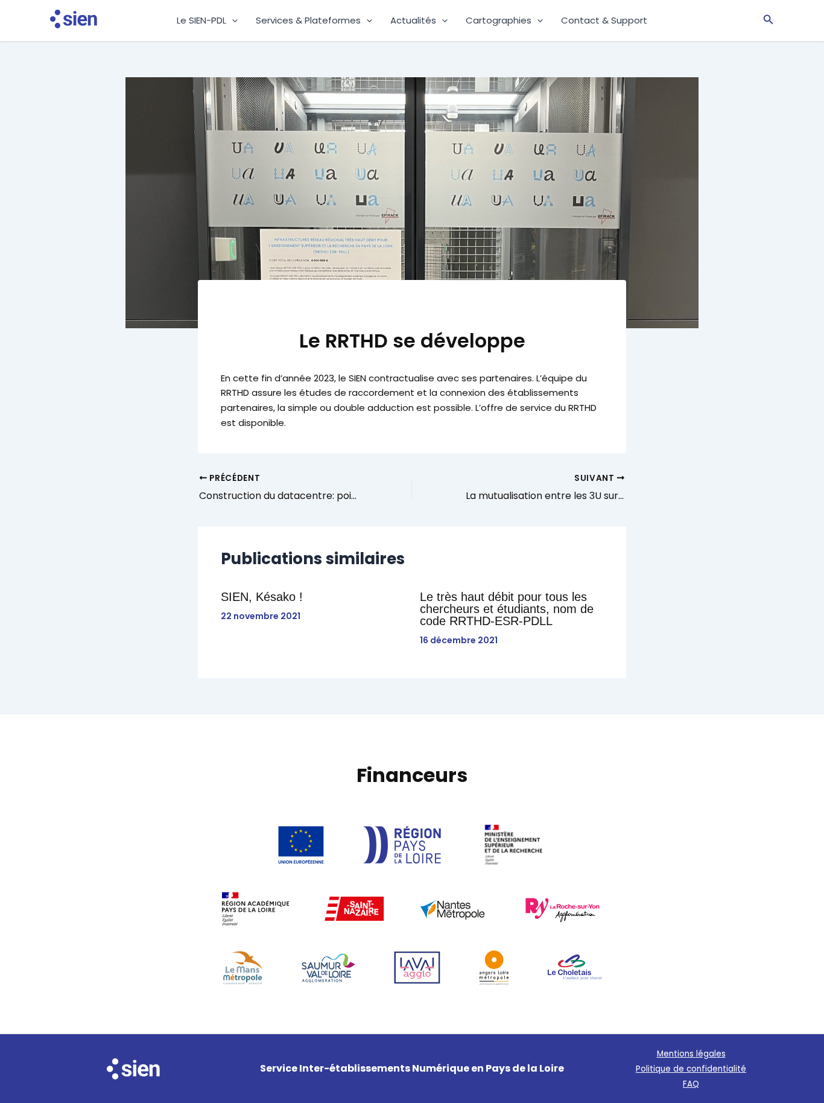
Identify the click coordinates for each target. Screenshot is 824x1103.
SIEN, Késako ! (262, 596)
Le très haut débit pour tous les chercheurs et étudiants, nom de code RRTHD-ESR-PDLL (507, 609)
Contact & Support (604, 20)
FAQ (691, 1084)
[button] (232, 20)
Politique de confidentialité (691, 1069)
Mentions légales (691, 1054)
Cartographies (498, 20)
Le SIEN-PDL (201, 20)
